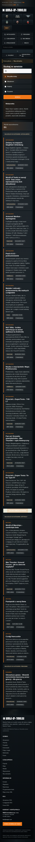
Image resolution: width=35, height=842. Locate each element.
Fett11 (8, 315)
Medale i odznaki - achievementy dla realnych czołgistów (17, 290)
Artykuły (5, 742)
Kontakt (5, 782)
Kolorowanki (6, 747)
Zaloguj (11, 55)
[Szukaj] (17, 51)
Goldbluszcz (10, 276)
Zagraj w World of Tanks (12, 824)
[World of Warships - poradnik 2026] (7, 22)
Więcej (26, 43)
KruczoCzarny (10, 656)
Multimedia (26, 38)
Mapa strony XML (7, 792)
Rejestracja (6, 787)
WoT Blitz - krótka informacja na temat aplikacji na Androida (15, 330)
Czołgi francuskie (13, 636)
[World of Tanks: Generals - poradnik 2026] (17, 22)
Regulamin (5, 784)
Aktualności (11, 34)
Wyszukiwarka (18, 61)
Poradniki (26, 34)
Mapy (4, 766)
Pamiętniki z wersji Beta (16, 601)
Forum (4, 755)
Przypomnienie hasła (8, 789)
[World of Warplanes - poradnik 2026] (28, 16)
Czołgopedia (11, 38)
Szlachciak (9, 241)
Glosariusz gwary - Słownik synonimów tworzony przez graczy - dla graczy (17, 677)
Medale (5, 768)
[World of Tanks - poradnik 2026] (7, 16)
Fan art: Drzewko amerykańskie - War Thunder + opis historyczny (17, 438)
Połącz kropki (6, 750)
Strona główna (7, 61)
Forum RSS (6, 805)
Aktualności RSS (7, 800)
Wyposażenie (6, 771)
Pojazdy (5, 763)
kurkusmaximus (11, 165)
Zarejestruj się (26, 55)
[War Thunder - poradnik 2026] (17, 16)
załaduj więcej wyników (17, 510)
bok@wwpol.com (7, 819)
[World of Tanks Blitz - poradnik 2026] (28, 22)
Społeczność (10, 43)
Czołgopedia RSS (7, 802)
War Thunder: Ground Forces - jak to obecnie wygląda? (15, 564)
